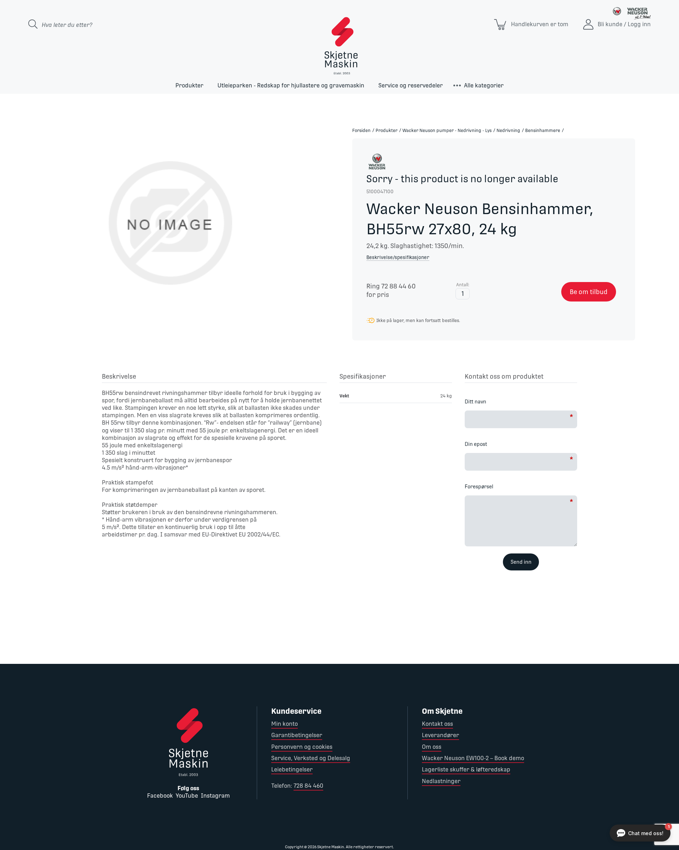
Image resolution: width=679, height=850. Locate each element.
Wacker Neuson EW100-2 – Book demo (473, 758)
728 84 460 (308, 785)
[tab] (214, 377)
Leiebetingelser (292, 769)
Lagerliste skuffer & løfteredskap (466, 769)
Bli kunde (610, 24)
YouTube (187, 795)
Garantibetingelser (296, 735)
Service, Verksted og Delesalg (310, 758)
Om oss (431, 746)
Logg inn (639, 24)
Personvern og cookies (301, 746)
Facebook (160, 795)
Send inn (521, 562)
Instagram (215, 795)
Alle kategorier (484, 85)
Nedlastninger (441, 781)
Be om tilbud (589, 291)
